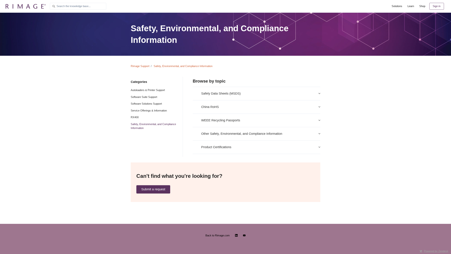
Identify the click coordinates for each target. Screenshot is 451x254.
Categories (139, 82)
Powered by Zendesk (436, 251)
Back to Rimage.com (217, 235)
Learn (410, 6)
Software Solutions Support (146, 103)
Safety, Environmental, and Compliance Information (183, 66)
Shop (422, 6)
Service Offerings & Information (149, 110)
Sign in (436, 6)
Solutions (397, 6)
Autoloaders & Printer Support (148, 90)
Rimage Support (140, 66)
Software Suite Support (144, 96)
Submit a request (153, 189)
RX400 (135, 117)
